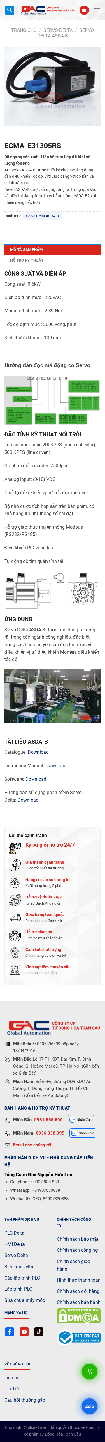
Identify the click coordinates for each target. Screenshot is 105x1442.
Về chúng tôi (17, 1364)
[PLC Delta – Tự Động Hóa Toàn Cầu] (47, 10)
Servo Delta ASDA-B (65, 33)
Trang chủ (23, 30)
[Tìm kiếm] (9, 10)
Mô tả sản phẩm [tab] (26, 249)
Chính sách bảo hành (79, 1302)
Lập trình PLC (18, 1289)
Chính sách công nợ (77, 1250)
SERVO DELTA (58, 30)
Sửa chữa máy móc (24, 1300)
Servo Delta (16, 1255)
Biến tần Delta (18, 1266)
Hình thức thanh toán (79, 1280)
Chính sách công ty (74, 1222)
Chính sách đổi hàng (78, 1291)
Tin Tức (12, 1389)
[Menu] (97, 10)
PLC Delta (14, 1233)
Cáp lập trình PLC (22, 1278)
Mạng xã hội (16, 1313)
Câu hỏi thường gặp (24, 1400)
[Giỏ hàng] (84, 10)
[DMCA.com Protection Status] (79, 1315)
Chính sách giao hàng (73, 1265)
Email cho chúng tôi (32, 1145)
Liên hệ (11, 1378)
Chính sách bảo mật (77, 1239)
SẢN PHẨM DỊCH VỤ (21, 1219)
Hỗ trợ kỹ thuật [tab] (26, 260)
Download (38, 752)
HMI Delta (14, 1244)
